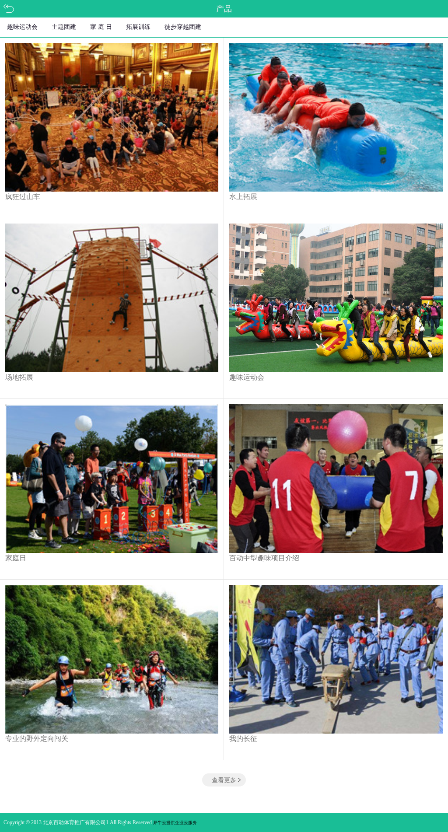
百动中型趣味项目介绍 (264, 558)
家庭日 (15, 558)
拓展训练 (138, 27)
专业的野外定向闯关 (36, 738)
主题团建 (64, 27)
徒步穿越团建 (182, 27)
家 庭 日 (101, 27)
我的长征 (243, 738)
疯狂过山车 (22, 196)
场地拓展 (19, 377)
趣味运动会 (22, 27)
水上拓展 (243, 196)
